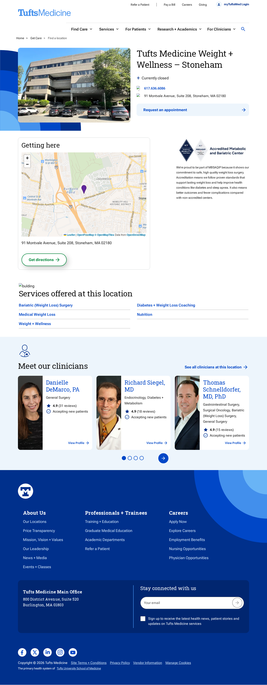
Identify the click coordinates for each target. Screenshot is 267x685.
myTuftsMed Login (236, 4)
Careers (187, 4)
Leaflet (70, 235)
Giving (203, 4)
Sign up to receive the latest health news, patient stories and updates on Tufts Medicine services (193, 621)
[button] (84, 190)
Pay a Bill (169, 4)
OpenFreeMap (85, 235)
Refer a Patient (140, 4)
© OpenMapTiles (104, 235)
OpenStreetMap (136, 235)
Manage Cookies (178, 663)
